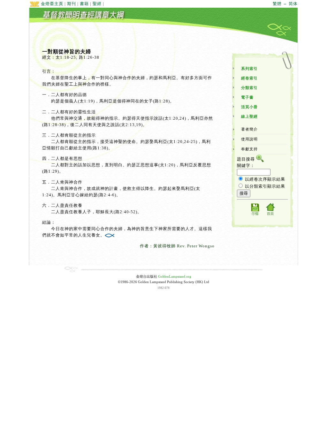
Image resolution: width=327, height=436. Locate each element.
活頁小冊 (249, 107)
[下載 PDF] (255, 215)
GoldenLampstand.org (174, 276)
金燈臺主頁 (51, 3)
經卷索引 (249, 78)
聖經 (97, 3)
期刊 (71, 3)
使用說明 (249, 139)
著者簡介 (249, 129)
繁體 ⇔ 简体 (285, 3)
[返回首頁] (270, 215)
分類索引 (249, 88)
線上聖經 (249, 116)
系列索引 (249, 68)
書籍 (84, 3)
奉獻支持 (249, 149)
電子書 (247, 97)
